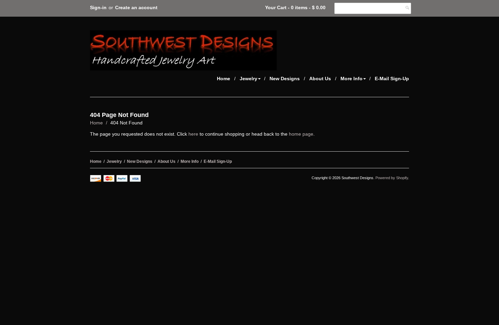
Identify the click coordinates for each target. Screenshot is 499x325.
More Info (351, 78)
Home (223, 78)
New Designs (285, 78)
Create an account (136, 7)
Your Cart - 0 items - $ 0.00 (295, 7)
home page (301, 134)
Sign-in (98, 7)
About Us (320, 78)
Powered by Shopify (391, 178)
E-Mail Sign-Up (392, 78)
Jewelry (248, 78)
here (193, 134)
